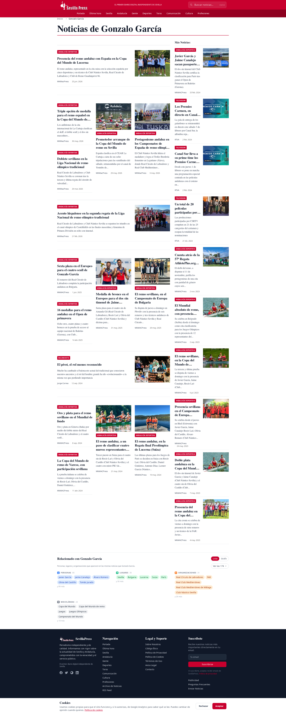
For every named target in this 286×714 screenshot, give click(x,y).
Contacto (149, 669)
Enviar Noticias (195, 688)
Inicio (60, 18)
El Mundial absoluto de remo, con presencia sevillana (187, 311)
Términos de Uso (153, 661)
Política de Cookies (154, 656)
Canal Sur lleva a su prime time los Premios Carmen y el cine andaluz (187, 159)
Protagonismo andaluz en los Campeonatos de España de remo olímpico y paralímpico (152, 145)
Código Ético (151, 648)
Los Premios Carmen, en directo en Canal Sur (186, 112)
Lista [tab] (215, 558)
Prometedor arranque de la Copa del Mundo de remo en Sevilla (113, 143)
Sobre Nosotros (153, 644)
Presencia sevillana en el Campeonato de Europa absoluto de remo (187, 412)
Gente (135, 13)
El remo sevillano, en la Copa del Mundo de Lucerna (187, 362)
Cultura (189, 13)
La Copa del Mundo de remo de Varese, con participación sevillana (73, 464)
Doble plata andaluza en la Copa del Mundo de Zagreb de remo (186, 468)
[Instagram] (71, 672)
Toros (159, 13)
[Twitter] (66, 672)
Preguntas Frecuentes (199, 684)
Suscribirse (207, 664)
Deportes (147, 13)
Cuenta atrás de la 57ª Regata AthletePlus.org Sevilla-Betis (187, 261)
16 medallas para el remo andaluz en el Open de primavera (74, 313)
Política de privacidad (208, 673)
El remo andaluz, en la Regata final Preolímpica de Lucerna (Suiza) (151, 445)
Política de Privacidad (156, 652)
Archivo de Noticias (112, 686)
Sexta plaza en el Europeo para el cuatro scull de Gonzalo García (74, 269)
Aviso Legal (151, 665)
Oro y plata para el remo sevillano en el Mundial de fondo (74, 417)
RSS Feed (107, 690)
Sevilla (109, 13)
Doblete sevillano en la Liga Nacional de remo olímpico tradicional (72, 162)
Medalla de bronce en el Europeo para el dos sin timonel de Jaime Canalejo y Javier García (113, 300)
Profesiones (203, 13)
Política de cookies (94, 710)
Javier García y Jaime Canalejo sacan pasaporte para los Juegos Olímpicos (186, 64)
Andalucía (122, 13)
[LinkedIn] (77, 672)
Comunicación (174, 13)
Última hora (95, 13)
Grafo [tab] (224, 558)
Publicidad (193, 680)
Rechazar (203, 706)
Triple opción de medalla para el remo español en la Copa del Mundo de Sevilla (74, 117)
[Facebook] (61, 672)
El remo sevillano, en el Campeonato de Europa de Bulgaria (151, 298)
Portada (81, 13)
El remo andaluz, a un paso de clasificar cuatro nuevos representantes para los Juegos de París (112, 447)
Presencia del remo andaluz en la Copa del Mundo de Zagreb (187, 513)
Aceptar (219, 706)
